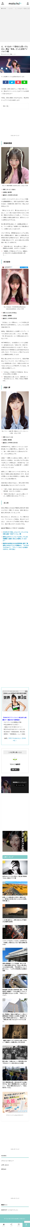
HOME (4, 8)
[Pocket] (18, 82)
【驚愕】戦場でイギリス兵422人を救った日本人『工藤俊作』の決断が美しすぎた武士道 (14, 1041)
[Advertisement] (15, 25)
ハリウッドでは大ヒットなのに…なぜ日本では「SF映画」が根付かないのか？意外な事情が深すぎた (14, 942)
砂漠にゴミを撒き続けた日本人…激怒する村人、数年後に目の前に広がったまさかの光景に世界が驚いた (14, 899)
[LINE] (24, 82)
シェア (11, 1225)
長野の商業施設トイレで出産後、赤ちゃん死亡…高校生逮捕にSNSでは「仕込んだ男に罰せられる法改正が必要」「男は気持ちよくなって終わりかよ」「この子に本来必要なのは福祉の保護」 (14, 967)
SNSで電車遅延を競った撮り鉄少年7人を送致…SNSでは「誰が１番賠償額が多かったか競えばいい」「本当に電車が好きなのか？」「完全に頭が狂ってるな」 (14, 1084)
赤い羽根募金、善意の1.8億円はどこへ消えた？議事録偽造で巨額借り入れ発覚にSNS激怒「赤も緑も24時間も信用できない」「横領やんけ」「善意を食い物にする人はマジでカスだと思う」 (14, 1017)
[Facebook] (6, 82)
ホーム (3, 1225)
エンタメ (10, 8)
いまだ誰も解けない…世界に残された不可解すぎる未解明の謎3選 (14, 920)
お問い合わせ (5, 1165)
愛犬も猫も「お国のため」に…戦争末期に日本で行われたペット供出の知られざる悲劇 (14, 1062)
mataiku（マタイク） (20, 1218)
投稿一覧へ (14, 769)
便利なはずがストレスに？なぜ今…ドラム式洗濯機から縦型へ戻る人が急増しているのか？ (15, 538)
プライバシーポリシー (7, 1160)
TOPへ (26, 1225)
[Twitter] (12, 82)
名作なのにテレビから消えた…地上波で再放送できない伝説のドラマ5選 (14, 877)
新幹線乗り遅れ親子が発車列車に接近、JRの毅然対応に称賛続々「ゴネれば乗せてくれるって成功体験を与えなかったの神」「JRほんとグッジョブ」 (14, 992)
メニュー (18, 1225)
